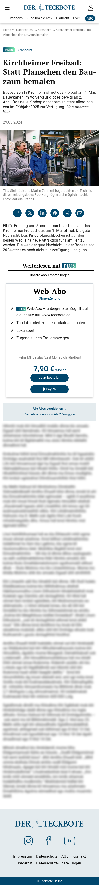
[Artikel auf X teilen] (29, 213)
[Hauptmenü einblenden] (8, 7)
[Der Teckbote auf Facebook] (48, 840)
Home (7, 30)
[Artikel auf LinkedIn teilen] (42, 213)
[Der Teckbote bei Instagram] (28, 840)
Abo (90, 18)
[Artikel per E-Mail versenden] (79, 213)
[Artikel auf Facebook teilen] (17, 213)
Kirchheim (44, 30)
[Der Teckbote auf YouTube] (69, 840)
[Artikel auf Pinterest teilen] (54, 213)
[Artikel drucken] (67, 213)
